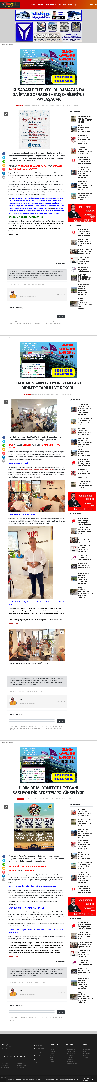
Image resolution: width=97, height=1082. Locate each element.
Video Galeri (40, 1049)
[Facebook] (2, 1056)
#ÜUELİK (28, 691)
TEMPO (20, 870)
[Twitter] (5, 1056)
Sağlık (60, 5)
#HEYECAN (22, 982)
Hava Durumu (71, 1049)
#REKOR (34, 691)
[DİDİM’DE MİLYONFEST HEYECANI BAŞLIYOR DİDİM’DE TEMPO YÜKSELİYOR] (33, 827)
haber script (3, 1079)
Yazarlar (38, 1052)
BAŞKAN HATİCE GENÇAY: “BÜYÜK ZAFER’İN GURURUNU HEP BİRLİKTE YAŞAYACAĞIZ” (84, 140)
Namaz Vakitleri (71, 1053)
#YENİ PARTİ (12, 691)
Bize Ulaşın (39, 1063)
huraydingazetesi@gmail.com (28, 296)
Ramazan (24, 173)
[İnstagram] (8, 1056)
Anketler (85, 1051)
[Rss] (18, 1056)
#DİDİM (41, 691)
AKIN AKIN (18, 445)
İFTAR (50, 166)
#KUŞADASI (41, 284)
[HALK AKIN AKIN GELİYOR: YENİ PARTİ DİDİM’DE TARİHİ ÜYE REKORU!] (33, 415)
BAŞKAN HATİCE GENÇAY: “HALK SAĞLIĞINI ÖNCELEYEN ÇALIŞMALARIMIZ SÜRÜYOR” (85, 185)
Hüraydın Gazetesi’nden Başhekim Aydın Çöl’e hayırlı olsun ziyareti (85, 251)
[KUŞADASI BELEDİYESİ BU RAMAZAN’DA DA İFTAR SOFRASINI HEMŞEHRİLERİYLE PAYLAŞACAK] (33, 129)
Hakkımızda (4, 1063)
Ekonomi (53, 5)
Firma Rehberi (71, 1061)
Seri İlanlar (70, 1059)
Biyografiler (86, 1053)
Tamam (86, 1080)
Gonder (60, 316)
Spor (64, 5)
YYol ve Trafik (71, 1051)
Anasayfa (4, 44)
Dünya (47, 5)
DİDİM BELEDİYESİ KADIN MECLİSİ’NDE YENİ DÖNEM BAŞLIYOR (85, 269)
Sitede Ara (86, 1049)
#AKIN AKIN (21, 691)
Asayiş (70, 5)
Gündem (40, 5)
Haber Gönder (21, 1067)
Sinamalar (70, 1057)
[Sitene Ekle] (25, 1056)
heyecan (59, 948)
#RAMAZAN (12, 284)
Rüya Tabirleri (87, 1055)
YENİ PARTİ (37, 445)
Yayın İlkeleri (4, 1065)
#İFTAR (34, 284)
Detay (87, 1078)
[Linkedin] (15, 1056)
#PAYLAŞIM (27, 284)
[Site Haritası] (21, 1056)
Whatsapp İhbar (21, 1065)
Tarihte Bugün (71, 1055)
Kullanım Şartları (21, 1063)
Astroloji (85, 1057)
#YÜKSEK (36, 982)
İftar (9, 198)
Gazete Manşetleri (72, 1064)
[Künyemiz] (35, 1059)
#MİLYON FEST (13, 982)
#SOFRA (19, 284)
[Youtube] (11, 1056)
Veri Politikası (5, 1067)
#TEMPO (29, 982)
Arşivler (38, 1056)
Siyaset (33, 5)
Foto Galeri (39, 1045)
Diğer (76, 5)
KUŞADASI (13, 166)
